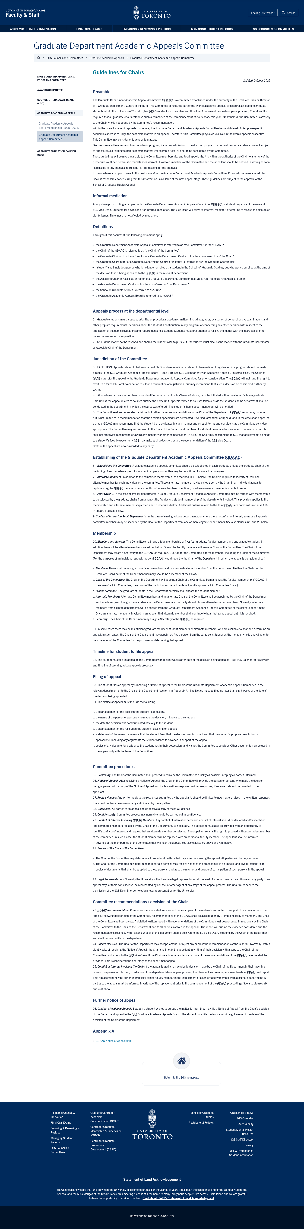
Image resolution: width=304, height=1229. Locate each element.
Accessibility (245, 1124)
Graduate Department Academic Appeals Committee (58, 137)
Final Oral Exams (89, 29)
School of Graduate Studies (25, 12)
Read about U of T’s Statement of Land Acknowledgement (178, 1198)
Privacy (249, 1145)
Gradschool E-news (241, 1112)
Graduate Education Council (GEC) (56, 153)
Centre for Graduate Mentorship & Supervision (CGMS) (106, 1131)
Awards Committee (50, 89)
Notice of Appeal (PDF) (114, 1040)
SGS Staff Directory (241, 1139)
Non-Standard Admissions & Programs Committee (56, 78)
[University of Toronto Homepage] (152, 1124)
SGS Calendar (245, 1118)
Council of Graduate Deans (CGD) (55, 101)
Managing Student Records (212, 29)
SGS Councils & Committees (273, 29)
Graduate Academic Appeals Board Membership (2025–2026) (59, 125)
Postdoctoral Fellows (201, 1122)
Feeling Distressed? (263, 12)
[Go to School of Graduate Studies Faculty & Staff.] (38, 58)
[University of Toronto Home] (152, 13)
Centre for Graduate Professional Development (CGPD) (103, 1145)
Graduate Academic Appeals (56, 113)
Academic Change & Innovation (33, 29)
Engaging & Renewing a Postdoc (147, 29)
